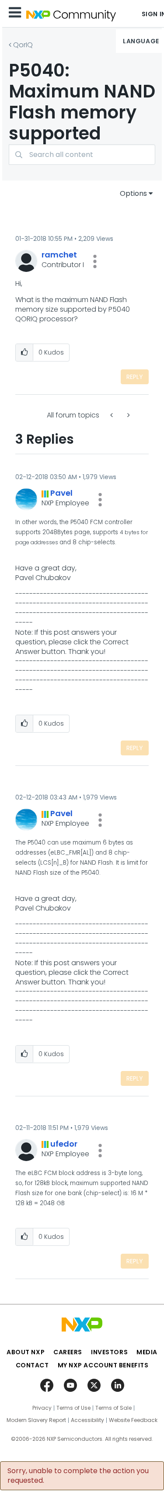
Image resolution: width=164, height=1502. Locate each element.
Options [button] (133, 193)
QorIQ (23, 45)
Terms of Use (73, 1408)
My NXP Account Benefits (103, 1365)
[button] (95, 261)
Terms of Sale (113, 1408)
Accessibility (87, 1420)
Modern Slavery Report (36, 1420)
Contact (32, 1365)
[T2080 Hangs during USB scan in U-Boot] (112, 415)
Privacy (42, 1408)
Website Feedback (133, 1420)
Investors (109, 1352)
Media (146, 1352)
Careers (67, 1352)
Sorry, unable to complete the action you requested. (78, 1475)
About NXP (26, 1352)
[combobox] (82, 154)
